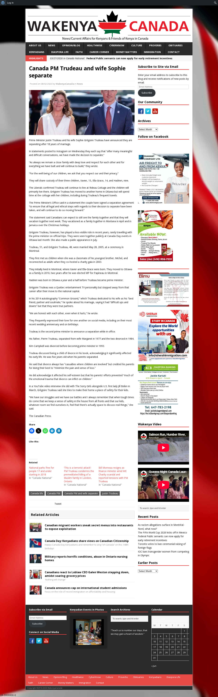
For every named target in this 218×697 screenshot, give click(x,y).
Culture (136, 45)
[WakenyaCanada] (109, 25)
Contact (174, 52)
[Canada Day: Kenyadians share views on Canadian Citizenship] (36, 545)
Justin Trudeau (110, 493)
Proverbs (155, 45)
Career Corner (99, 52)
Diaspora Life (60, 52)
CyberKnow (116, 45)
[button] (81, 636)
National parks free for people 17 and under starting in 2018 (41, 471)
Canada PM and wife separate (81, 493)
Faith (79, 52)
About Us (35, 45)
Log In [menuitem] (10, 2)
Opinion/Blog (71, 45)
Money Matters (126, 52)
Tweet (57, 503)
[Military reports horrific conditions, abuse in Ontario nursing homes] (36, 561)
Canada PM (53, 493)
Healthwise (94, 45)
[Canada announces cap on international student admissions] (36, 592)
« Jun (153, 665)
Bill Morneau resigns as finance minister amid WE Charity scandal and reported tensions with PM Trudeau (113, 474)
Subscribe (147, 92)
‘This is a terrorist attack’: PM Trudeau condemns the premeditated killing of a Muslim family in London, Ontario (79, 474)
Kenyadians (36, 52)
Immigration (152, 52)
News (51, 45)
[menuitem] (3, 2)
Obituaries (175, 45)
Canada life (37, 493)
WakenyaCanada (65, 83)
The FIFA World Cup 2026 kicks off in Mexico (162, 532)
